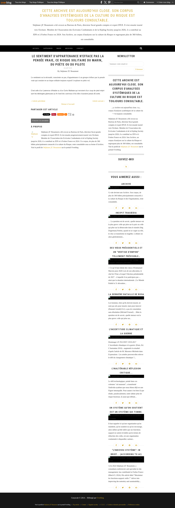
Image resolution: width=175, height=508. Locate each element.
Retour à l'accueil (67, 104)
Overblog (100, 498)
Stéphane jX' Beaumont (52, 147)
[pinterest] (109, 2)
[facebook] (101, 2)
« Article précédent (38, 101)
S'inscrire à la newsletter (40, 121)
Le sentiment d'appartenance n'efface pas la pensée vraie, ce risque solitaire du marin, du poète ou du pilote (68, 60)
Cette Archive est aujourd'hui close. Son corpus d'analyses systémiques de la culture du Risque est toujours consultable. (87, 15)
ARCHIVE (126, 184)
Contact (80, 48)
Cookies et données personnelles (117, 504)
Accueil (36, 48)
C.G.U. (103, 504)
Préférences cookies (134, 504)
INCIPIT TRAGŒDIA (126, 213)
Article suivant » (98, 101)
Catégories (47, 48)
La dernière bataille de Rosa (126, 294)
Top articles (76, 504)
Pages (59, 48)
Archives (69, 48)
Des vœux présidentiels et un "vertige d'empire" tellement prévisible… (126, 252)
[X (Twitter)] (105, 2)
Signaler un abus (93, 504)
